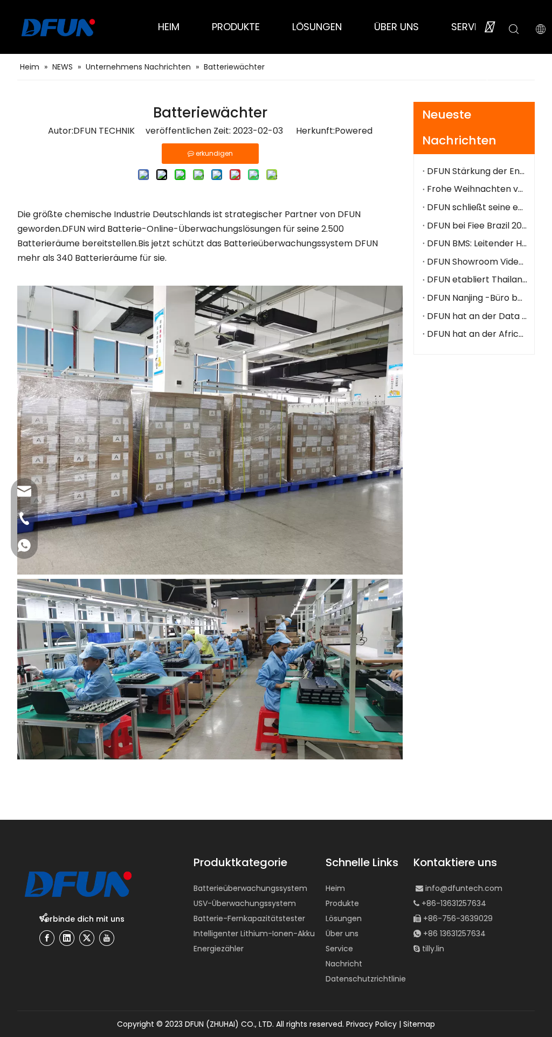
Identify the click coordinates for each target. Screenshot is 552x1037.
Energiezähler (219, 948)
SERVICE (470, 26)
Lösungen (344, 918)
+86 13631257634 (454, 933)
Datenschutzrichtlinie (366, 978)
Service (339, 948)
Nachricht (344, 963)
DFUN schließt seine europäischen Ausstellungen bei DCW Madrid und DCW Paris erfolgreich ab (477, 207)
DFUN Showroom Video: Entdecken (477, 261)
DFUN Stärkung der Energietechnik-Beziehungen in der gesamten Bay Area (477, 171)
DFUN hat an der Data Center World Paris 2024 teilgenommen (477, 316)
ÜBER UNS (396, 26)
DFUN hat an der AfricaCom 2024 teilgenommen (477, 334)
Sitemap (419, 1024)
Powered (353, 131)
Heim (335, 888)
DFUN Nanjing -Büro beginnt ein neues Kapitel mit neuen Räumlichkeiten (477, 298)
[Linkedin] (66, 938)
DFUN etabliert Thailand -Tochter (477, 279)
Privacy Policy (371, 1024)
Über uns (342, 933)
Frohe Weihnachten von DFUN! (477, 189)
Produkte (342, 903)
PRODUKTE (236, 26)
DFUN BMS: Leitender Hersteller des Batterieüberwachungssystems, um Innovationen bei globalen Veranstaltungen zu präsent (477, 243)
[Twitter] (86, 938)
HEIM (169, 26)
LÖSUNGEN (317, 26)
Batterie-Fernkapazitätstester (249, 918)
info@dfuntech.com (463, 888)
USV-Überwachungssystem (245, 903)
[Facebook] (46, 938)
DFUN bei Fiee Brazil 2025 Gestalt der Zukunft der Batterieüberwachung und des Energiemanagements (477, 225)
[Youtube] (106, 938)
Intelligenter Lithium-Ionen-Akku (254, 933)
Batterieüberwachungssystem (250, 888)
